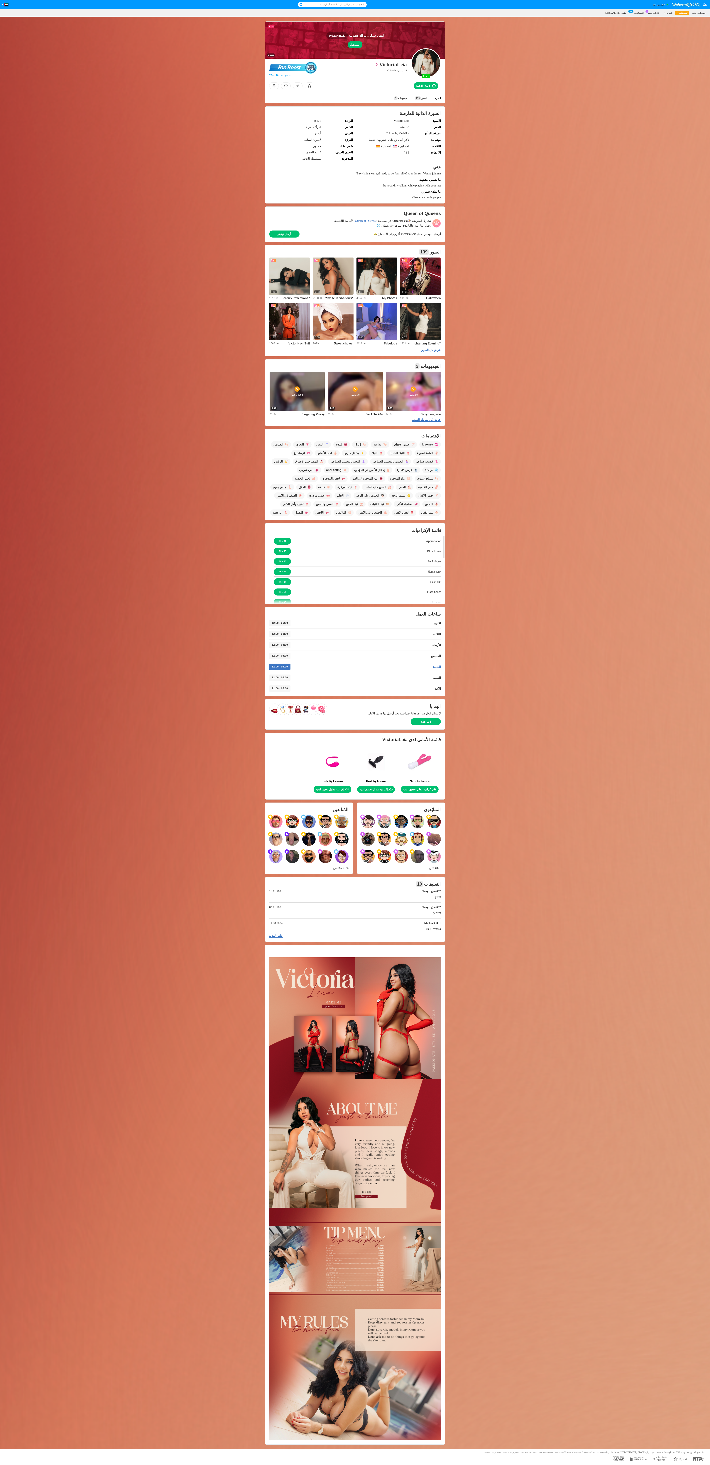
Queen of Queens (365, 220)
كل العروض (653, 13)
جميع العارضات (699, 13)
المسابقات (639, 13)
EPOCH (641, 1452)
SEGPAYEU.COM (628, 1452)
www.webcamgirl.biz (666, 1452)
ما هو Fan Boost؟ (280, 75)
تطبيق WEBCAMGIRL (615, 13)
